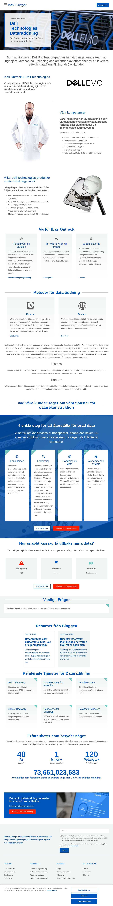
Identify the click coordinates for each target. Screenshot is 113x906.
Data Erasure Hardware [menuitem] (38, 878)
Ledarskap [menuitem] (86, 872)
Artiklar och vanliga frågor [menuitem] (65, 878)
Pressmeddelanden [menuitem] (63, 872)
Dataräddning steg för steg (19, 278)
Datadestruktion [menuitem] (9, 872)
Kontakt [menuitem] (85, 869)
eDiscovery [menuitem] (8, 878)
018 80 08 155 (103, 5)
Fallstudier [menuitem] (60, 875)
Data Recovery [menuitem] (9, 869)
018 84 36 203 (42, 528)
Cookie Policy (52, 890)
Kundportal (48, 278)
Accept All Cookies (84, 901)
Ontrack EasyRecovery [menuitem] (38, 869)
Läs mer (82, 278)
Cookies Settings (84, 890)
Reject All (84, 896)
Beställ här (14, 336)
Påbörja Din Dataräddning (66, 528)
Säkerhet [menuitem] (86, 875)
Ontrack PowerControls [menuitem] (38, 872)
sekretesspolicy (73, 846)
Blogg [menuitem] (58, 869)
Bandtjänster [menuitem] (8, 875)
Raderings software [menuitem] (37, 875)
